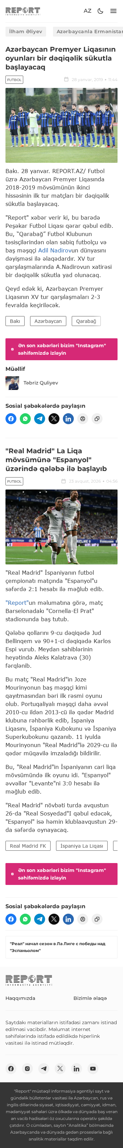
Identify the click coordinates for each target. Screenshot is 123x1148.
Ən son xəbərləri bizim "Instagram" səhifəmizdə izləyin (62, 349)
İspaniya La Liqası (81, 846)
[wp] (25, 418)
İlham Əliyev (25, 31)
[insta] (27, 1068)
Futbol (14, 80)
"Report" (17, 602)
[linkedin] (68, 418)
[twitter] (54, 418)
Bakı (15, 321)
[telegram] (39, 418)
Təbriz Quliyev (41, 383)
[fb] (10, 418)
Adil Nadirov (54, 250)
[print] (82, 418)
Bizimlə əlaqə (90, 998)
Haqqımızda (20, 998)
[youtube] (92, 1068)
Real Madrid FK (28, 846)
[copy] (97, 418)
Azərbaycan (48, 321)
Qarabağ (86, 321)
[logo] (22, 11)
